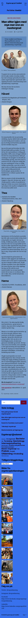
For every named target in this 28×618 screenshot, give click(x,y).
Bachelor (20, 438)
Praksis (5, 451)
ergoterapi (6, 393)
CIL (2, 441)
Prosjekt (12, 451)
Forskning (8, 441)
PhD (18, 449)
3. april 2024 (19, 32)
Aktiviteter (3, 439)
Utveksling (18, 454)
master (11, 393)
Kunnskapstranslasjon (7, 447)
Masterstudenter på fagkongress (12, 430)
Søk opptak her (6, 388)
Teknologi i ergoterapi (8, 426)
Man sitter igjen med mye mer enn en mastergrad (14, 25)
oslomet (16, 393)
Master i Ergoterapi (14, 18)
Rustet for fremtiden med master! (12, 423)
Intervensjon (4, 445)
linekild (11, 32)
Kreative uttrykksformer (17, 445)
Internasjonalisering (11, 443)
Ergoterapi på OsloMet (14, 3)
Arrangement (10, 439)
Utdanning (7, 453)
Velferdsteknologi (5, 455)
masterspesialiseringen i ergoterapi (12, 384)
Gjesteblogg (18, 441)
